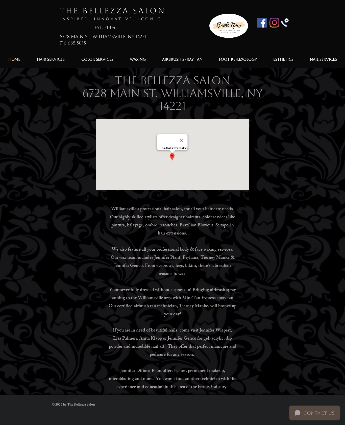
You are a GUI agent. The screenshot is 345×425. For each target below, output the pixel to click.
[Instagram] (274, 23)
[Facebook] (262, 23)
